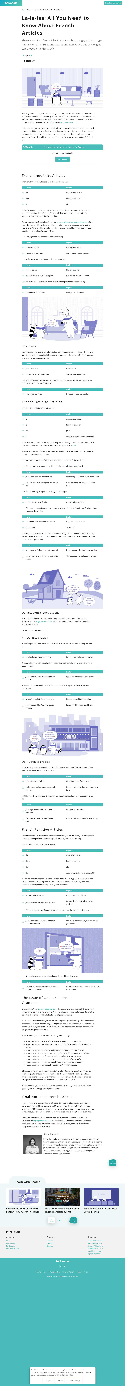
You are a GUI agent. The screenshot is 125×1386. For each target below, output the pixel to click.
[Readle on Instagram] (60, 1266)
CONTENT (29, 60)
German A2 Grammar (95, 1248)
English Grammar (94, 1254)
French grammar (66, 122)
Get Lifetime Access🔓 (113, 3)
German (50, 1241)
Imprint (79, 1272)
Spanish (50, 1246)
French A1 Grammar (95, 1241)
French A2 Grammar (95, 1243)
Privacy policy (54, 1272)
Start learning (63, 159)
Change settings (74, 1381)
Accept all (48, 1381)
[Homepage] (11, 3)
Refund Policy (68, 1272)
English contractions (44, 621)
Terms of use (41, 1272)
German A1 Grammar (95, 1246)
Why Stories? (11, 1243)
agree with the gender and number (73, 222)
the (74, 445)
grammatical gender (47, 1009)
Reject (60, 1381)
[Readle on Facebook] (65, 1266)
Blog (23, 10)
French (49, 1243)
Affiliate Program (12, 1248)
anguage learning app (42, 1120)
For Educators (11, 1246)
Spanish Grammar (94, 1251)
